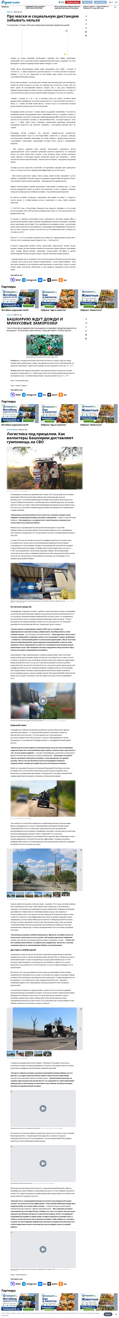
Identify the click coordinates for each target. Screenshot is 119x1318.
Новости (5, 7)
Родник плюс (10, 1)
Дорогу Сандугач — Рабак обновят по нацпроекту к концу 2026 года (96, 7)
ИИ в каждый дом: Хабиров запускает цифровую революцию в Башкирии (67, 7)
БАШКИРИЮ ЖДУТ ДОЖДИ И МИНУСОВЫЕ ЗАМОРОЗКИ (35, 7)
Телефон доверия (73, 2)
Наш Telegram (100, 2)
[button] (80, 870)
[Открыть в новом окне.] (16, 280)
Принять (108, 1314)
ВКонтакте (87, 2)
